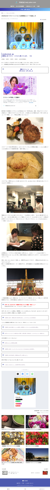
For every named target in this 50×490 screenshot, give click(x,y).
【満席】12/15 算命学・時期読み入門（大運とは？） (16, 355)
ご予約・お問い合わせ (25, 9)
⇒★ (30, 56)
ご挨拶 (38, 6)
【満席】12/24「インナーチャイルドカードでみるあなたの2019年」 (20, 349)
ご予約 (22, 483)
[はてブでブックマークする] (27, 374)
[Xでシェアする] (17, 374)
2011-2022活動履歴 (20, 6)
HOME (26, 480)
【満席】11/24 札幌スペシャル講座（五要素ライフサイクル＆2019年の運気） (22, 327)
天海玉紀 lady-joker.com (27, 2)
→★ (31, 69)
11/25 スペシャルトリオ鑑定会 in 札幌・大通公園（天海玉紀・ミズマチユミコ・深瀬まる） (25, 333)
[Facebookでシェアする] (22, 374)
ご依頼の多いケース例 (30, 6)
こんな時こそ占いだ (29, 483)
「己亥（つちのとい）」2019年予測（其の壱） (15, 364)
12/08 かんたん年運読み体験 (11, 342)
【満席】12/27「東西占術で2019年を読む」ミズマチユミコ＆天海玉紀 (20, 317)
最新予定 (12, 6)
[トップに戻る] (1, 484)
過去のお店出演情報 (44, 410)
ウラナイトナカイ (44, 412)
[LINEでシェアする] (32, 374)
